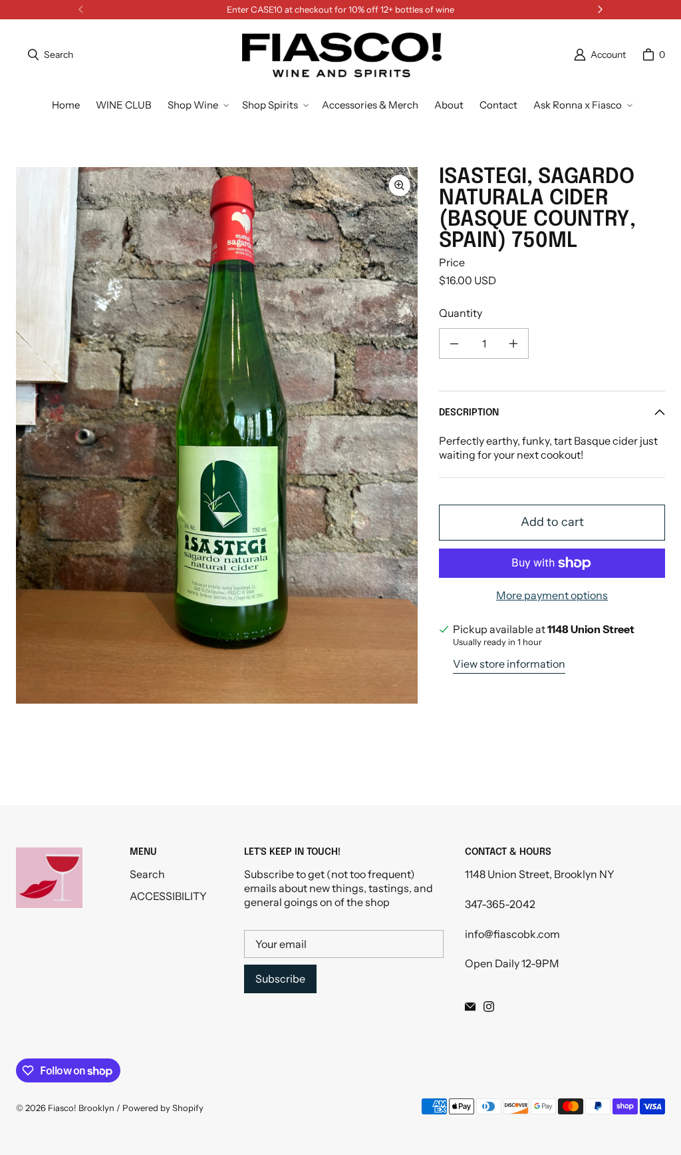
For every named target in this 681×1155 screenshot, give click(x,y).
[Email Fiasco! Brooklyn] (470, 1006)
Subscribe (280, 978)
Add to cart (552, 522)
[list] (217, 435)
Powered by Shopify (163, 1107)
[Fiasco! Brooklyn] (342, 55)
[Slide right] (600, 9)
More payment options (552, 595)
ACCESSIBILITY (168, 896)
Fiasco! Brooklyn (81, 1107)
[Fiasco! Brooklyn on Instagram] (488, 1006)
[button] (197, 105)
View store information (509, 663)
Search (147, 874)
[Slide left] (81, 9)
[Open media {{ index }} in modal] (217, 435)
